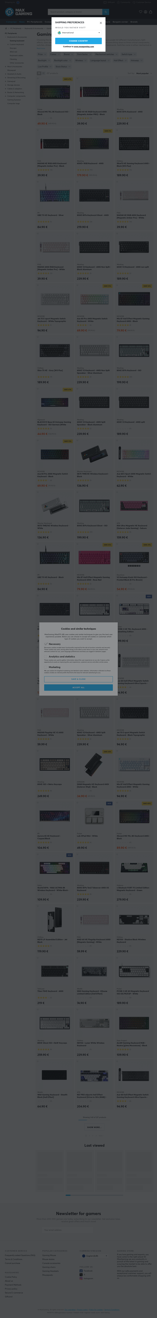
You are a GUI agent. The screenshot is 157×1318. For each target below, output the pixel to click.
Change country (78, 41)
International (68, 33)
